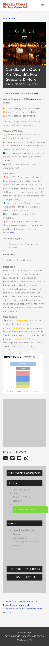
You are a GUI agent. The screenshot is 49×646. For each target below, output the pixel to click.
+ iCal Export (24, 577)
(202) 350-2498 (24, 640)
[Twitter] (12, 458)
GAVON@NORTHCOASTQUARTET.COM (24, 636)
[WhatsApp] (26, 458)
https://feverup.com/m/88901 (30, 509)
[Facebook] (6, 458)
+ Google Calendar (24, 569)
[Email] (19, 458)
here (35, 93)
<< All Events (9, 18)
